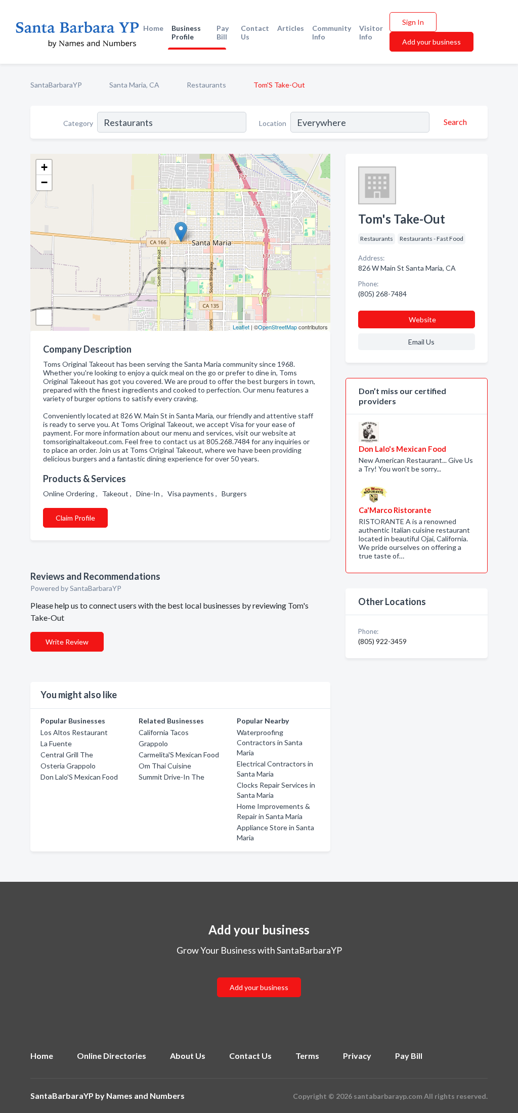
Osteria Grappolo (68, 765)
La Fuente (56, 743)
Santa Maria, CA (134, 84)
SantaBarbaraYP (56, 84)
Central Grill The (66, 754)
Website (422, 319)
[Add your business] (259, 975)
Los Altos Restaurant (74, 732)
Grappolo (153, 743)
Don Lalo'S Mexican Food (79, 777)
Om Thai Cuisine (165, 765)
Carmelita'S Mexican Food (179, 754)
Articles (290, 28)
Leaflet (241, 327)
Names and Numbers (145, 1095)
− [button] (44, 182)
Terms (307, 1055)
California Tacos (164, 732)
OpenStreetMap (277, 327)
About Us (187, 1055)
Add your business (431, 41)
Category (78, 123)
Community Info (331, 32)
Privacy (357, 1055)
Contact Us (255, 32)
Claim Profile (75, 517)
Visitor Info (371, 32)
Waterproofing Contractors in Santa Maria (270, 742)
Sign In (413, 22)
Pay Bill (223, 32)
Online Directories (111, 1055)
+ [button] (44, 167)
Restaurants (206, 84)
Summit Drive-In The (171, 777)
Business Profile (186, 32)
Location (272, 123)
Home (153, 28)
